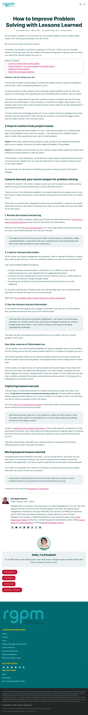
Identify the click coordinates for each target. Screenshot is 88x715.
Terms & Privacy (8, 647)
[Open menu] (80, 4)
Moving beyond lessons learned (21, 72)
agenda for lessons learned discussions (29, 428)
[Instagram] (15, 667)
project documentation (33, 228)
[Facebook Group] (7, 667)
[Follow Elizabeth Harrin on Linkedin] (24, 527)
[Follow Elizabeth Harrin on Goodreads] (36, 527)
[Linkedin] (19, 667)
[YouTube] (11, 667)
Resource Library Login (11, 658)
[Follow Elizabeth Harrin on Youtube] (16, 527)
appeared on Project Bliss (38, 489)
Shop (4, 641)
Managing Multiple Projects (52, 523)
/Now (4, 674)
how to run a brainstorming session (27, 405)
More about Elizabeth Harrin (13, 681)
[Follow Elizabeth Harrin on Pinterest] (28, 527)
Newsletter (6, 678)
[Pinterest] (23, 667)
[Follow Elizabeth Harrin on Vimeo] (20, 527)
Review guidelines (9, 654)
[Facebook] (4, 667)
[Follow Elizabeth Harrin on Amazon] (32, 527)
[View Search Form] (84, 4)
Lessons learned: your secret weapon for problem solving (31, 66)
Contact (5, 637)
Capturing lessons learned (18, 69)
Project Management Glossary (14, 644)
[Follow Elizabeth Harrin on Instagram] (12, 527)
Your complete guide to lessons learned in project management (39, 298)
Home (4, 634)
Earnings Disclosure (10, 651)
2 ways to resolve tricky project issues (23, 63)
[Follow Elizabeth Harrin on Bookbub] (40, 527)
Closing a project (66, 30)
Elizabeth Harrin (23, 30)
